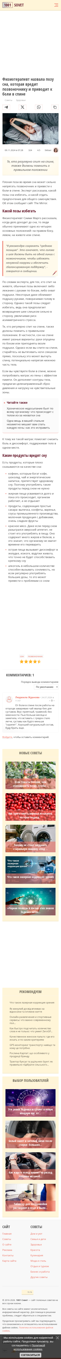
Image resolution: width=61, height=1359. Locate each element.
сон (22, 656)
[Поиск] (44, 5)
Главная (7, 1233)
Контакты (7, 1255)
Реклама (7, 1250)
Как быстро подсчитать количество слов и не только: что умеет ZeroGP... (31, 1030)
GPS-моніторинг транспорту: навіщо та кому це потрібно (32, 1046)
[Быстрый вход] (50, 5)
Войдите (7, 737)
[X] (22, 107)
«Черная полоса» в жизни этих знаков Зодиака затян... (30, 910)
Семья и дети (38, 1239)
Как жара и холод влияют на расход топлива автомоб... (30, 1174)
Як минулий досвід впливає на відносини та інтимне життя (27, 1010)
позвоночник (35, 656)
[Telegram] (6, 107)
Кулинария (36, 1255)
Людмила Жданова (27, 697)
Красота (35, 1250)
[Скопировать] (55, 107)
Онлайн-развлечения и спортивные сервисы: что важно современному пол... (30, 1020)
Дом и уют (36, 1233)
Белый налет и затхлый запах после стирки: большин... (30, 1143)
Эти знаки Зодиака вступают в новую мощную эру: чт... (30, 1111)
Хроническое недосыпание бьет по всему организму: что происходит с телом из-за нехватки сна (30, 412)
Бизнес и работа (40, 1271)
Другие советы (39, 1277)
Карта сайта (9, 1260)
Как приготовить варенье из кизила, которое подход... (30, 815)
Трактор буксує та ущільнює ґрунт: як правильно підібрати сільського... (31, 1063)
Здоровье (36, 1244)
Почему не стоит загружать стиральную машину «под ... (30, 847)
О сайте (6, 1244)
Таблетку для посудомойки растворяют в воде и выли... (30, 1206)
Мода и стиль (38, 1260)
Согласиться (30, 1355)
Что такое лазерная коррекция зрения (30, 877)
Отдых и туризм (39, 1266)
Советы (6, 1239)
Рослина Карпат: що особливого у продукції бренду (29, 1055)
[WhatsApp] (39, 107)
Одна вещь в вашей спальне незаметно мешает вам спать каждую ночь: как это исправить (28, 424)
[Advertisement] (30, 44)
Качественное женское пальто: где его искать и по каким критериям (32, 1038)
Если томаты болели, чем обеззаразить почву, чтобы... (30, 784)
